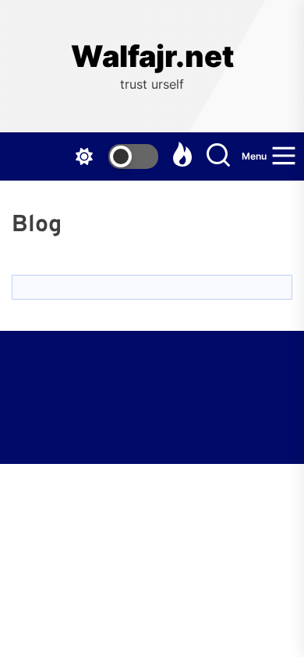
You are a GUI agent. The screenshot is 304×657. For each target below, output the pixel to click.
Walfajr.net (152, 56)
